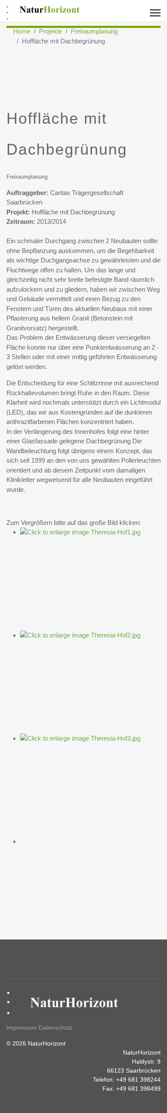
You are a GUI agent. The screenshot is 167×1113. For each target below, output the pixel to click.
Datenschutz (55, 1027)
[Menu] (155, 13)
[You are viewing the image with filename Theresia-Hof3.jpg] (90, 785)
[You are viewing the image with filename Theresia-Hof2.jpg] (90, 682)
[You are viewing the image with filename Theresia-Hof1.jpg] (90, 579)
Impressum (21, 1027)
